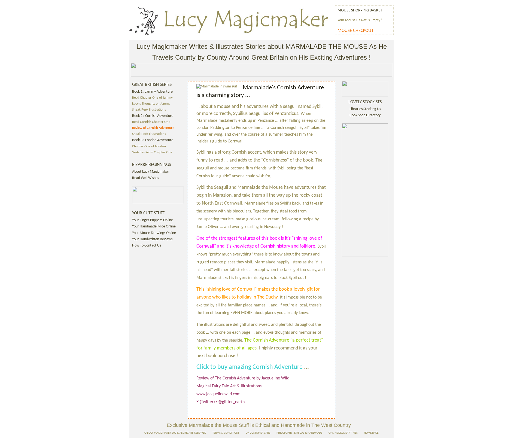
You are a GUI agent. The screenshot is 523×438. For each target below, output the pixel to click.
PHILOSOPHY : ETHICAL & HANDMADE (299, 432)
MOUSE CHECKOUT (355, 30)
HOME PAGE (371, 432)
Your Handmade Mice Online (154, 226)
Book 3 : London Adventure (152, 140)
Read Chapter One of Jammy (152, 97)
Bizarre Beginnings (151, 165)
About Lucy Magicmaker (150, 172)
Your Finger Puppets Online (152, 220)
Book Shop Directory (365, 115)
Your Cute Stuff (148, 213)
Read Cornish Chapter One (151, 122)
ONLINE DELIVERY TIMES (343, 432)
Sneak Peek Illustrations (149, 109)
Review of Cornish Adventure (153, 128)
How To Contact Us (146, 245)
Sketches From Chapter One (152, 152)
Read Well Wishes (145, 178)
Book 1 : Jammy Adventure (152, 91)
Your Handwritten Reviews (152, 239)
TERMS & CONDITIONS (225, 432)
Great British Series (152, 85)
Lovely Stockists (365, 102)
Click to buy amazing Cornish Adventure (250, 367)
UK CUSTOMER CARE (258, 432)
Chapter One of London (149, 146)
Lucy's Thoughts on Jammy (151, 103)
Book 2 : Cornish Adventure (152, 116)
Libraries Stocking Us (365, 109)
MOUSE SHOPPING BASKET (359, 10)
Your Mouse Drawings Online (154, 233)
